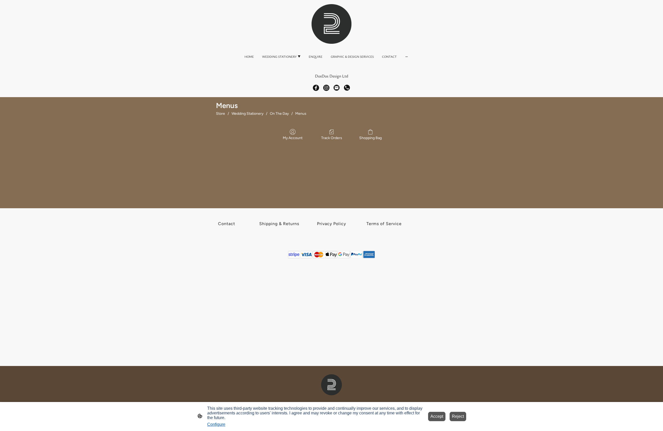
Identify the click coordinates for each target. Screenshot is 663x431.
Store (220, 113)
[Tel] (347, 88)
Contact (226, 223)
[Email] (337, 88)
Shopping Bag (370, 138)
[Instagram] (326, 88)
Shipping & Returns (279, 223)
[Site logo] (331, 24)
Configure (216, 424)
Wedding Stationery (247, 113)
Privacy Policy (331, 223)
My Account (292, 138)
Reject (458, 416)
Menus (300, 113)
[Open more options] (406, 56)
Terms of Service (384, 223)
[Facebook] (316, 88)
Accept (436, 416)
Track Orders (331, 138)
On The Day (279, 113)
